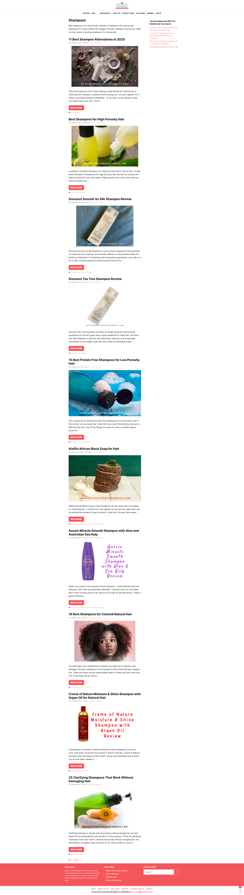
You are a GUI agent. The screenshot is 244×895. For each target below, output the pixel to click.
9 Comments (97, 617)
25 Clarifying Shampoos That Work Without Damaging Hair (101, 779)
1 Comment (97, 43)
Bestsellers (74, 854)
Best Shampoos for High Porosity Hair (96, 119)
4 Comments (98, 282)
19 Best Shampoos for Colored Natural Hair (100, 614)
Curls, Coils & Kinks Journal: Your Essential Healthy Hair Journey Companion (162, 35)
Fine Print (125, 889)
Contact (149, 889)
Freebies (150, 13)
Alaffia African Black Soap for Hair (94, 449)
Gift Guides (140, 13)
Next (77, 860)
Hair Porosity (105, 13)
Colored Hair (74, 687)
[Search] (176, 872)
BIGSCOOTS (135, 892)
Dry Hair (73, 272)
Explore (86, 13)
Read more (76, 108)
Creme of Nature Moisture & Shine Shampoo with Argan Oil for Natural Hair (105, 695)
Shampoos (76, 112)
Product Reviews (81, 272)
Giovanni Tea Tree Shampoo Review (95, 279)
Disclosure (115, 889)
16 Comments (98, 784)
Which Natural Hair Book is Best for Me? (164, 47)
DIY (72, 112)
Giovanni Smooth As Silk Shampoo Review (100, 199)
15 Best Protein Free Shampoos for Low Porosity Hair (104, 361)
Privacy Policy (103, 889)
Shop (93, 13)
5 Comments (101, 202)
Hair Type (116, 13)
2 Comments (99, 122)
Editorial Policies (137, 889)
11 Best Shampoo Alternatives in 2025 (97, 39)
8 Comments (101, 452)
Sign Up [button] (158, 13)
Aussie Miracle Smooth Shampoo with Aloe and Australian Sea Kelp (104, 532)
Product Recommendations (79, 524)
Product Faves (128, 13)
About (93, 889)
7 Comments (98, 367)
